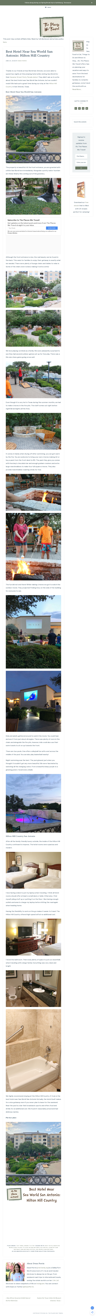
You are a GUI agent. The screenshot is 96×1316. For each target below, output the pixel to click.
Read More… (77, 89)
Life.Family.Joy (42, 1268)
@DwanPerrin (28, 1287)
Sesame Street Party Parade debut (24, 77)
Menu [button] (49, 7)
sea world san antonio (44, 1249)
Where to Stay (29, 1245)
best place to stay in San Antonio (27, 1247)
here (5, 42)
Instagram (40, 1284)
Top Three (20, 1245)
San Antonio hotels (28, 1249)
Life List (55, 1280)
